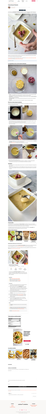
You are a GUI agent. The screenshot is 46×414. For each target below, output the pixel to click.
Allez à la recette (12, 60)
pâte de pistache (13, 142)
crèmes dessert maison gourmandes (15, 248)
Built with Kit (27, 344)
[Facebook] (20, 410)
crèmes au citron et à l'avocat (19, 58)
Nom (9, 381)
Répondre (34, 396)
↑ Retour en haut (23, 401)
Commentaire (10, 370)
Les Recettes (19, 1)
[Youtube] (22, 410)
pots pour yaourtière (20, 294)
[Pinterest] (24, 410)
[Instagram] (26, 410)
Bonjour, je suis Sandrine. (23, 1)
